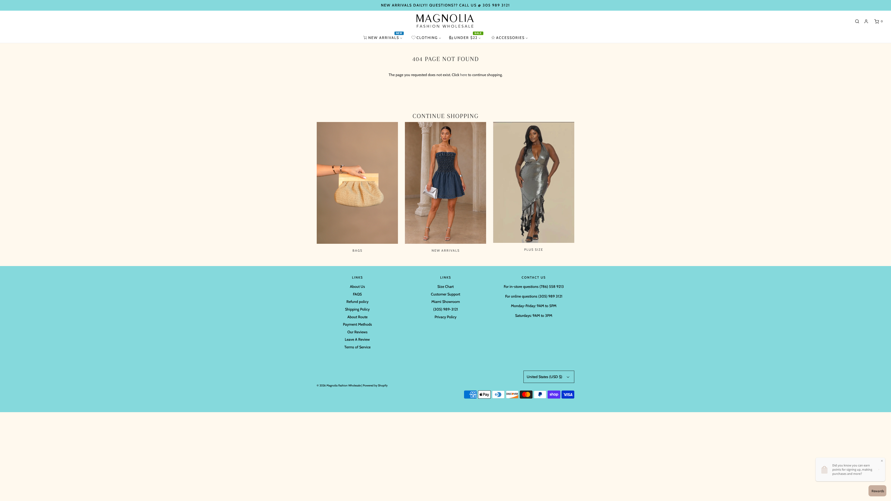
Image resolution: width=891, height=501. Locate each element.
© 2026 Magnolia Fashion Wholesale (339, 385)
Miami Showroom (445, 301)
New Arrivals (446, 250)
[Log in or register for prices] (866, 21)
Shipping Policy (357, 309)
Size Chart (445, 286)
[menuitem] (383, 37)
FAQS (357, 294)
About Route (357, 317)
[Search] (857, 21)
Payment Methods (357, 324)
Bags (357, 250)
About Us (357, 286)
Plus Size (533, 249)
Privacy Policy (445, 317)
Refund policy (357, 301)
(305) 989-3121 (445, 309)
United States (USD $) (545, 377)
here (463, 75)
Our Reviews (357, 332)
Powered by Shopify (375, 385)
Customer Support (445, 294)
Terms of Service (357, 347)
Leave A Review (357, 339)
